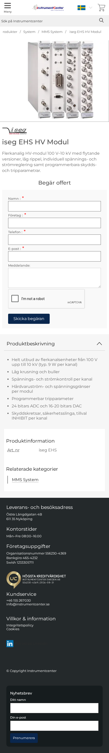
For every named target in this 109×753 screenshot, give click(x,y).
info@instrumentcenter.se (28, 604)
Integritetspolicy (19, 625)
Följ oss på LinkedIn (31, 643)
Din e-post (18, 717)
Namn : (16, 199)
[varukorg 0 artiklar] (101, 7)
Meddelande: (19, 265)
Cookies (12, 629)
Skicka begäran (28, 318)
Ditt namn (18, 700)
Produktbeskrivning (31, 344)
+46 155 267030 (18, 600)
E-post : (16, 249)
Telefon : (17, 232)
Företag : (17, 215)
